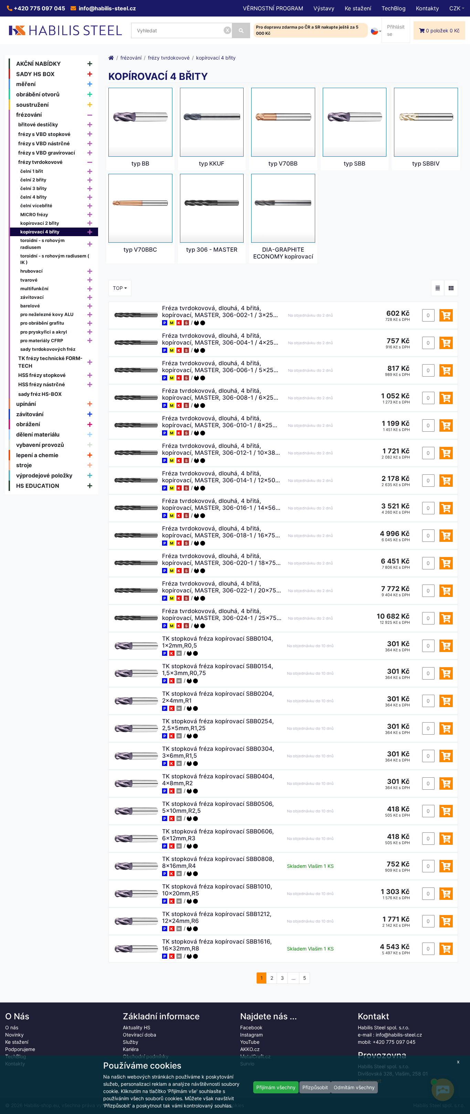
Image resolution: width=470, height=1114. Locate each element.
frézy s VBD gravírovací (46, 153)
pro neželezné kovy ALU (47, 314)
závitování (29, 414)
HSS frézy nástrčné (41, 384)
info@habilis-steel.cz (106, 8)
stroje (24, 465)
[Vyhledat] (241, 30)
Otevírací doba (139, 1035)
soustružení (32, 104)
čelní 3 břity (33, 188)
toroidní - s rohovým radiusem (42, 244)
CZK (454, 8)
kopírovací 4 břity (40, 231)
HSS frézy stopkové (42, 375)
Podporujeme (20, 1049)
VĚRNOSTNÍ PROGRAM (273, 8)
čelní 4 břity (33, 197)
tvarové (29, 280)
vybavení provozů (40, 444)
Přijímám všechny (276, 1087)
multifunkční (34, 288)
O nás (11, 1027)
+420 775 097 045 (38, 8)
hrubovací (31, 271)
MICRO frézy (34, 214)
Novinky (14, 1035)
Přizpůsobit (315, 1087)
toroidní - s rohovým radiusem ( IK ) (54, 259)
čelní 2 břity (33, 179)
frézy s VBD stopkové (44, 134)
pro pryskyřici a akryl (43, 332)
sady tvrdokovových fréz (47, 349)
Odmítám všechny (354, 1087)
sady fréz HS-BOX (40, 394)
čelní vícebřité (36, 205)
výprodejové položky (44, 475)
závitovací (32, 297)
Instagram (251, 1035)
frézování (29, 114)
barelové (30, 305)
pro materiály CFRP (41, 340)
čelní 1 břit (31, 171)
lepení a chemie (37, 455)
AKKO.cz (250, 1049)
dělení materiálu (38, 434)
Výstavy (323, 8)
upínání (26, 403)
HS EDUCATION (37, 485)
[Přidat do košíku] (446, 315)
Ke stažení (358, 8)
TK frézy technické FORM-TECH (50, 362)
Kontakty (427, 8)
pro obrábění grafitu (42, 323)
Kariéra (131, 1049)
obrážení (28, 424)
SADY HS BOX (35, 74)
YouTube (249, 1042)
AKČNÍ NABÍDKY (38, 63)
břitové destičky (38, 124)
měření (25, 84)
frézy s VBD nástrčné (44, 143)
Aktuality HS (136, 1027)
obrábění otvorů (38, 94)
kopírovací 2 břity (39, 223)
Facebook (251, 1027)
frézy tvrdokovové (40, 162)
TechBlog (394, 8)
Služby (130, 1042)
